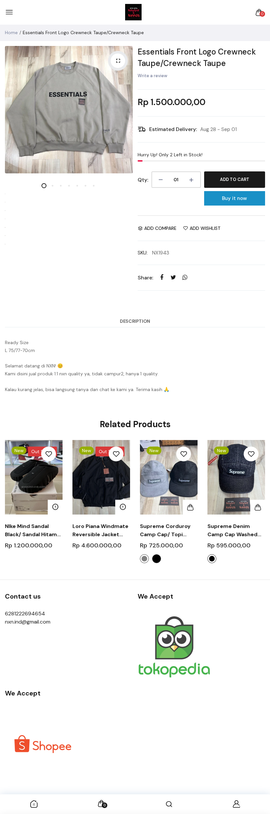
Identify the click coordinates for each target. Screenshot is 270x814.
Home (11, 32)
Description (135, 321)
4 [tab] (68, 185)
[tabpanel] (69, 109)
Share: (145, 277)
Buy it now (234, 198)
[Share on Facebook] (162, 277)
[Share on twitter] (173, 277)
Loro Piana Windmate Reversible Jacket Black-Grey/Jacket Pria (100, 531)
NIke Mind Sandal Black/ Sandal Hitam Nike (31, 531)
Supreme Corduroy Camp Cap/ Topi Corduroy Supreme (165, 531)
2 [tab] (52, 185)
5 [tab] (77, 185)
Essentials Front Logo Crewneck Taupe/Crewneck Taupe (197, 57)
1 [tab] (44, 185)
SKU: (143, 253)
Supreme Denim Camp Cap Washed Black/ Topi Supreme (234, 531)
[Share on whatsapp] (185, 277)
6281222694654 (25, 613)
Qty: (143, 179)
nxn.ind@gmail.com (27, 621)
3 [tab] (60, 185)
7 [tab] (93, 185)
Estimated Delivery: (173, 129)
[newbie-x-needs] (133, 12)
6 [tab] (85, 185)
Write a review (152, 75)
